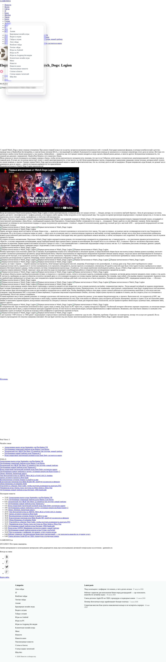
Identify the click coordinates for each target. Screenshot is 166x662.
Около (7, 17)
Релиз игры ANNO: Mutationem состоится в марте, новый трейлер (33, 528)
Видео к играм (21, 610)
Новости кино (20, 638)
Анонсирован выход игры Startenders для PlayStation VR (26, 447)
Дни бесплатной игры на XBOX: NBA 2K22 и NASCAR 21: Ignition (26, 476)
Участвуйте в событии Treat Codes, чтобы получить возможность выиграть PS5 (30, 486)
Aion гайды (19, 589)
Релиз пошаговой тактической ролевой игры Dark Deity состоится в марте (33, 455)
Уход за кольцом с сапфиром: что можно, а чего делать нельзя (32, 532)
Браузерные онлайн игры (25, 607)
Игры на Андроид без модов (26, 624)
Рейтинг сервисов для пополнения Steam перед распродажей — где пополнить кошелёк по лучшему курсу (49, 534)
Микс (17, 631)
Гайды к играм (21, 614)
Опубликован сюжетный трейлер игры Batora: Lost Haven (27, 449)
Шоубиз (8, 15)
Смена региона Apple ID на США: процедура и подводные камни (33, 536)
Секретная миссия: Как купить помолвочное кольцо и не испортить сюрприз (114, 605)
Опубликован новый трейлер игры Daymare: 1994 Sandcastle (23, 490)
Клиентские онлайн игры (25, 628)
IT (5, 11)
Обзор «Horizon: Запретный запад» (13, 473)
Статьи (7, 21)
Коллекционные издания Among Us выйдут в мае (19, 480)
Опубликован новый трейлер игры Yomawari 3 (23, 453)
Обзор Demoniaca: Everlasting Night (13, 484)
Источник (4, 379)
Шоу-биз (18, 652)
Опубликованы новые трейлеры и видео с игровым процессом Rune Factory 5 (30, 471)
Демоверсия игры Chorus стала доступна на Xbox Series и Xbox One (26, 488)
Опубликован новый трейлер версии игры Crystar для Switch (31, 530)
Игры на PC (20, 621)
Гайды (7, 9)
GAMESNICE (5, 1)
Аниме (18, 603)
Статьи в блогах (21, 645)
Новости (8, 5)
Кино (7, 13)
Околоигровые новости (24, 642)
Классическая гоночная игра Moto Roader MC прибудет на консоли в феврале (30, 482)
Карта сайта (4, 577)
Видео (7, 7)
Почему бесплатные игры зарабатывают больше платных (106, 602)
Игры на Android (21, 617)
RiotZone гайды (21, 596)
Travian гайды (20, 600)
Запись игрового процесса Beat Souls (14, 478)
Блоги (7, 19)
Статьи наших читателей (24, 649)
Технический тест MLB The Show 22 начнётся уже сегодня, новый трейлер (33, 451)
